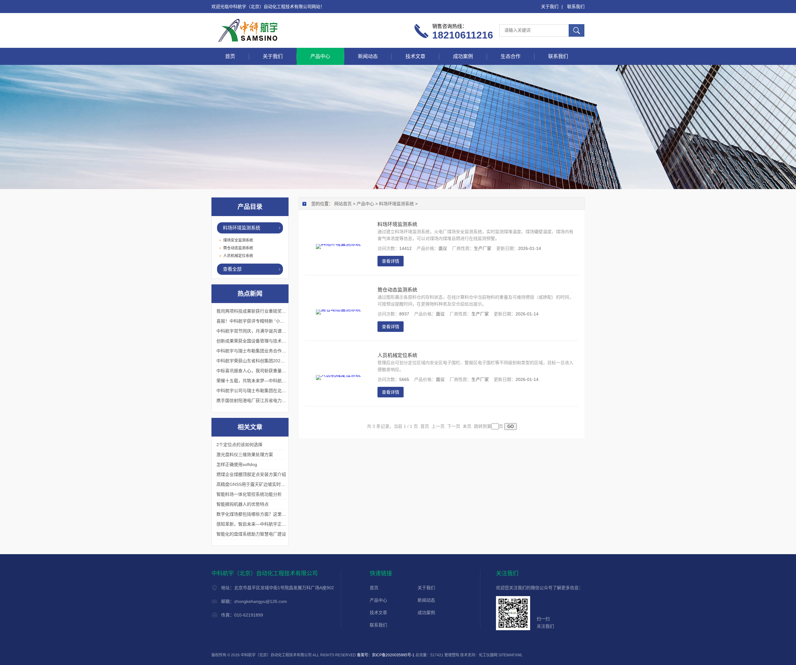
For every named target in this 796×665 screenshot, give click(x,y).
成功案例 (463, 56)
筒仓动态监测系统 (238, 248)
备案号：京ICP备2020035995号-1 (385, 655)
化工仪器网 (488, 655)
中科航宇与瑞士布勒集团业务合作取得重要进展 (262, 350)
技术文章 (415, 56)
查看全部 (232, 269)
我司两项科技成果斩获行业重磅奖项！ (253, 311)
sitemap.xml (510, 655)
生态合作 (511, 56)
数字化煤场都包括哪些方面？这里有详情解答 (259, 514)
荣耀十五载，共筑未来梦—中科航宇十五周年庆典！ (266, 380)
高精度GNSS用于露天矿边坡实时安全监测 (257, 484)
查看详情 (390, 261)
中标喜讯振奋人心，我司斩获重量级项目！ (257, 370)
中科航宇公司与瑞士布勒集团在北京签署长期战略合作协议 (273, 390)
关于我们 (549, 6)
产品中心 (320, 56)
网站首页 (343, 203)
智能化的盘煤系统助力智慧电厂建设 (251, 534)
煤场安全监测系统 (238, 240)
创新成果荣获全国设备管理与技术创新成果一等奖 (264, 340)
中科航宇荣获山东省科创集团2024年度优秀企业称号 (267, 360)
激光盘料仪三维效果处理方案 (244, 454)
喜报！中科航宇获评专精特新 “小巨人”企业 (257, 321)
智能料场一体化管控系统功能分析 (249, 494)
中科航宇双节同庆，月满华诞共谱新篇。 (255, 330)
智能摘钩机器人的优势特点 (242, 504)
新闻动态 (368, 56)
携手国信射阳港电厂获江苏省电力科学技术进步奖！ (266, 400)
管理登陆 (451, 655)
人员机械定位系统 (238, 256)
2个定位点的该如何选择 (239, 444)
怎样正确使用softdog (236, 464)
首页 (230, 56)
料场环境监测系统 (241, 227)
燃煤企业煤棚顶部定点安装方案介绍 (251, 474)
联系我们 (576, 6)
